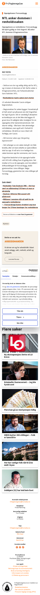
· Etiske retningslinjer (20, 566)
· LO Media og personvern (20, 575)
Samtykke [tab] (5, 276)
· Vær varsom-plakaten (22, 589)
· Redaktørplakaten (21, 587)
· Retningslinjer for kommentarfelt (20, 568)
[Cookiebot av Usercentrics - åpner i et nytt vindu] (29, 270)
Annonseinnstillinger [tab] (28, 276)
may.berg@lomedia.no (9, 75)
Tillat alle (20, 311)
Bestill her (20, 540)
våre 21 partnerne (13, 287)
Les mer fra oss (14, 259)
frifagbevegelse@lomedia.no (20, 502)
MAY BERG (6, 72)
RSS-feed (20, 534)
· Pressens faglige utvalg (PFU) (25, 592)
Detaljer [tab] (15, 276)
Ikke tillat (20, 323)
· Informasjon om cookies (20, 573)
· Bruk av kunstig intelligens (20, 571)
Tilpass (18, 317)
